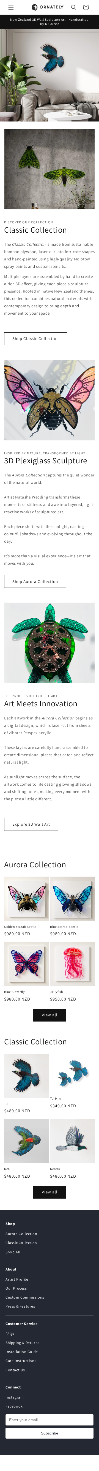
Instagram (15, 1397)
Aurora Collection (21, 1233)
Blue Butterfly (14, 992)
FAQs (10, 1333)
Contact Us (15, 1369)
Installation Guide (22, 1351)
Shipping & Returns (23, 1342)
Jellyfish (56, 992)
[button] (11, 7)
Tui (6, 1104)
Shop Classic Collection (35, 338)
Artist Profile (17, 1279)
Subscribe (49, 1433)
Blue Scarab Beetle (64, 927)
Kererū (55, 1169)
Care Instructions (21, 1360)
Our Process (16, 1288)
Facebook (14, 1406)
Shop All (13, 1252)
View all (49, 1014)
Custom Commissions (25, 1297)
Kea (7, 1169)
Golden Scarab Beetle (20, 927)
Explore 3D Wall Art (31, 824)
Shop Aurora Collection (35, 581)
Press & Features (20, 1306)
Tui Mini (56, 1098)
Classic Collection (21, 1242)
